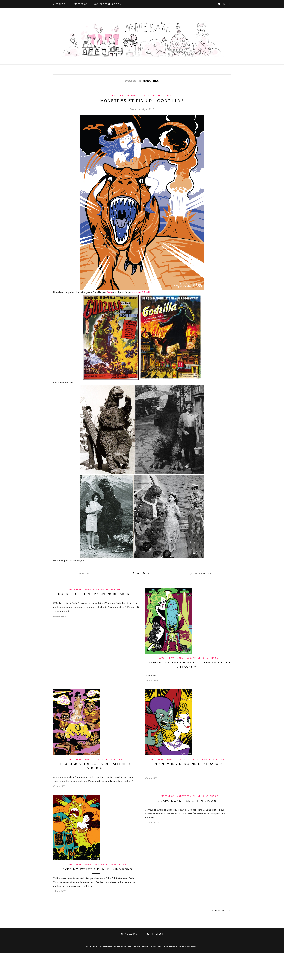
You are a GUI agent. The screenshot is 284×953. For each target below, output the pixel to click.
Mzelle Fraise (202, 759)
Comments (82, 573)
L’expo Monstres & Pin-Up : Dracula (188, 764)
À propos (59, 4)
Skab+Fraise (164, 95)
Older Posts (220, 910)
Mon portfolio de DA (107, 4)
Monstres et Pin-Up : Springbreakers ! (96, 594)
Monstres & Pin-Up (143, 95)
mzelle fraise (202, 573)
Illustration (79, 4)
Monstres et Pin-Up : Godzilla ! (142, 100)
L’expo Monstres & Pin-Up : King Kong (96, 869)
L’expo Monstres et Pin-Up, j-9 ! (188, 800)
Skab (109, 292)
